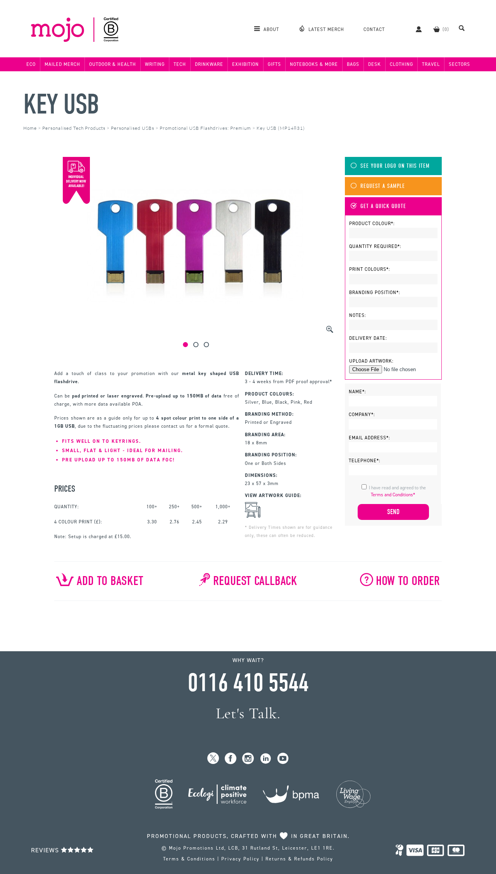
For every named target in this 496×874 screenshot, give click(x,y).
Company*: (362, 414)
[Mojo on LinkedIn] (266, 758)
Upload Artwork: (371, 361)
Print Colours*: (369, 269)
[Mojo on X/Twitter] (213, 758)
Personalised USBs (132, 128)
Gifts (274, 64)
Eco (31, 64)
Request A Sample (382, 186)
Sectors (459, 64)
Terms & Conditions (189, 859)
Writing (155, 64)
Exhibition (245, 64)
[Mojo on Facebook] (231, 758)
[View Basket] (436, 29)
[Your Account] (415, 29)
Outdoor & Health (112, 64)
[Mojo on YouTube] (283, 758)
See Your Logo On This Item (395, 166)
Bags (353, 64)
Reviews (46, 850)
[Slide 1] (185, 345)
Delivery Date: (368, 338)
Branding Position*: (374, 292)
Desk (374, 64)
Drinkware (209, 64)
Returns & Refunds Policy (299, 859)
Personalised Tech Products (73, 128)
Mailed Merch (62, 64)
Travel (431, 64)
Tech (180, 64)
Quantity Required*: (375, 246)
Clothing (401, 64)
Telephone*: (365, 461)
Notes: (357, 315)
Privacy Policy (240, 859)
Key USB (61, 104)
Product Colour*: (372, 223)
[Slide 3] (206, 345)
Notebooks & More (314, 64)
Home (30, 128)
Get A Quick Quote (383, 206)
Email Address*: (369, 438)
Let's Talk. (248, 713)
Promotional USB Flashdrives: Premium (205, 128)
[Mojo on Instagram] (248, 758)
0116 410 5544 (248, 683)
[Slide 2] (196, 345)
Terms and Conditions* (393, 495)
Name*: (357, 392)
